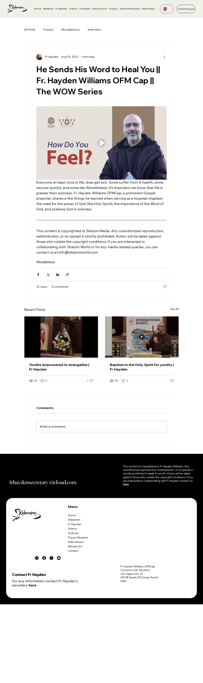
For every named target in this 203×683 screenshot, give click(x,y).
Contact (73, 551)
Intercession (76, 542)
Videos (72, 528)
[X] (51, 558)
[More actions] (164, 57)
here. (126, 484)
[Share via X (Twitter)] (48, 274)
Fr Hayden (74, 524)
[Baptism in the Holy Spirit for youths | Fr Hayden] (142, 337)
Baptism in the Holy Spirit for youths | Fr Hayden (142, 367)
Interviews (94, 29)
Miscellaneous (70, 29)
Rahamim (74, 519)
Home (72, 515)
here (32, 585)
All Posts (29, 29)
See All (174, 309)
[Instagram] (37, 558)
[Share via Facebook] (38, 274)
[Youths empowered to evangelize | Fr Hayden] (61, 337)
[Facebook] (44, 558)
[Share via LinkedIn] (57, 274)
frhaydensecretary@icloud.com (43, 482)
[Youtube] (59, 558)
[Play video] (101, 143)
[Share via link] (67, 274)
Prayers (48, 29)
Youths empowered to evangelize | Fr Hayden (59, 367)
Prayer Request (78, 537)
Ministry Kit (75, 546)
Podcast (73, 533)
